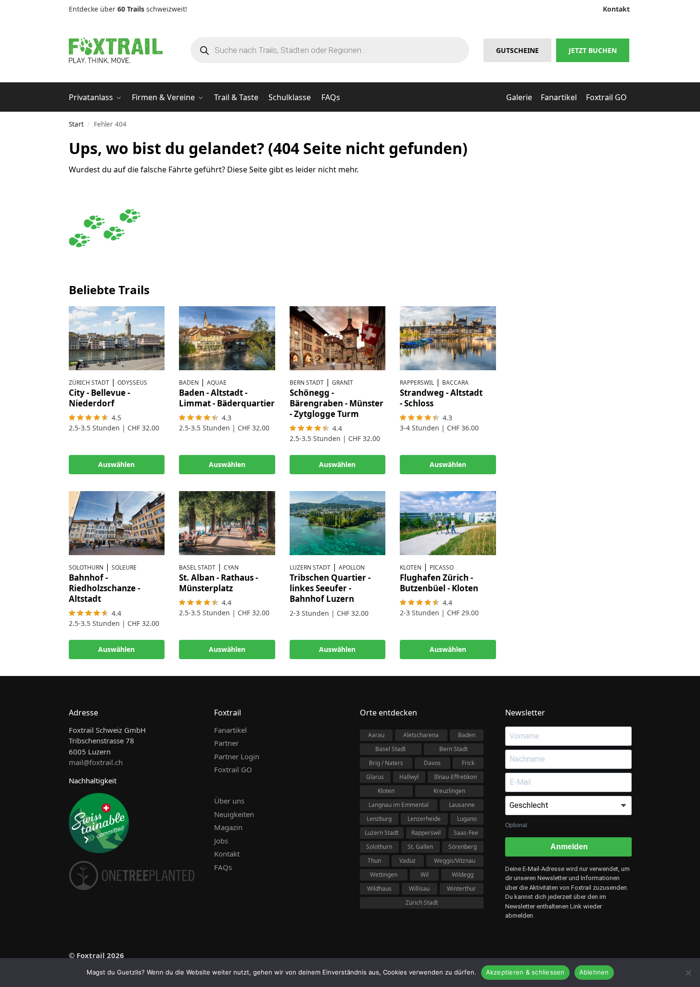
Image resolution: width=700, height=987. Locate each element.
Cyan (231, 567)
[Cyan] (227, 523)
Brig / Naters (386, 763)
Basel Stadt (197, 567)
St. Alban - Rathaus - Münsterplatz (218, 583)
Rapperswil (417, 382)
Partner (226, 743)
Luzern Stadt (310, 567)
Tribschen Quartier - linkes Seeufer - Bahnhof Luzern (330, 588)
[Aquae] (227, 338)
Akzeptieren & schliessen (525, 972)
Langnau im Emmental (399, 805)
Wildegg (462, 874)
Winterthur (461, 888)
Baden (189, 382)
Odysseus (132, 382)
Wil (424, 874)
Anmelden (568, 847)
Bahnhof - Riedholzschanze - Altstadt (104, 588)
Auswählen (116, 464)
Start (76, 124)
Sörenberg (462, 847)
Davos (432, 763)
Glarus (375, 777)
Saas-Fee (466, 833)
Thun (374, 861)
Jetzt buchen (593, 50)
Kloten (410, 567)
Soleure (124, 567)
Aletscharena (421, 735)
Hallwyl (409, 777)
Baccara (455, 382)
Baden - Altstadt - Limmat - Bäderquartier (227, 398)
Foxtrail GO (233, 769)
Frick (468, 763)
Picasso (442, 567)
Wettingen (383, 874)
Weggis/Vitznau (454, 861)
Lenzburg (379, 819)
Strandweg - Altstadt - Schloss (441, 398)
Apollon (352, 567)
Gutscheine (517, 50)
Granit (342, 382)
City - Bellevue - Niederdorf (99, 398)
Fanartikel (230, 730)
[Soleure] (117, 523)
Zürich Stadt (89, 382)
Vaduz (407, 861)
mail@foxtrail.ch (96, 762)
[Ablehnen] (688, 972)
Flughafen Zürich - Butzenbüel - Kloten (439, 583)
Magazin (228, 827)
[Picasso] (448, 523)
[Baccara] (448, 338)
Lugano (467, 819)
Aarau (376, 735)
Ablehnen (594, 972)
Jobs (221, 840)
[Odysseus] (117, 338)
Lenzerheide (424, 819)
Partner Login (236, 756)
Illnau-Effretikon (455, 777)
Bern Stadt (307, 382)
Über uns (229, 800)
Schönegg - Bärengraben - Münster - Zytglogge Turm (336, 403)
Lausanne (462, 805)
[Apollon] (338, 523)
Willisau (419, 888)
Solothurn (86, 567)
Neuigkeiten (234, 814)
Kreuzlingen (449, 791)
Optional (516, 825)
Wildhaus (379, 888)
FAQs (223, 867)
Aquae (217, 382)
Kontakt (227, 853)
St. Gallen (420, 847)
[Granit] (338, 338)
